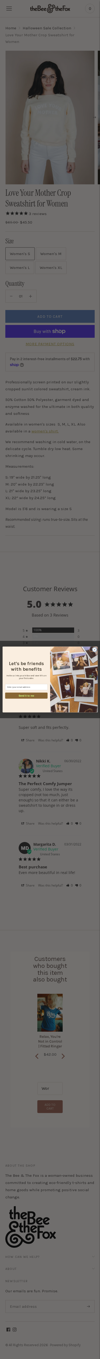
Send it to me (26, 695)
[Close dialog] (94, 649)
